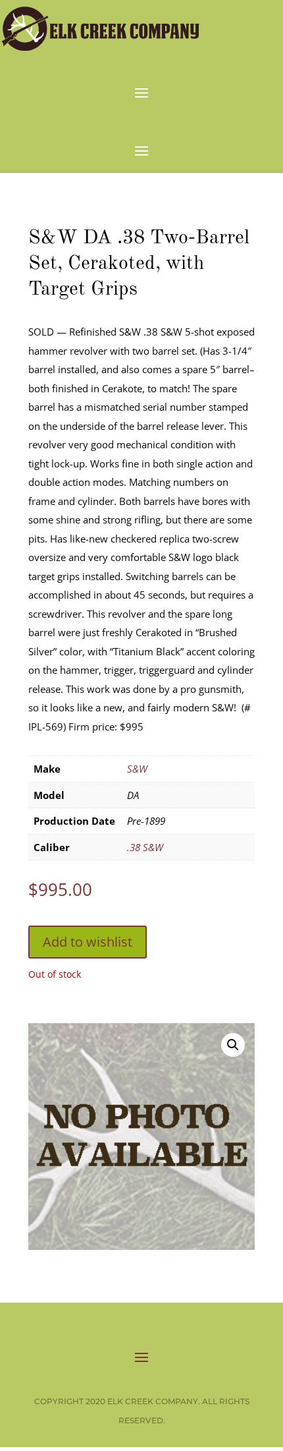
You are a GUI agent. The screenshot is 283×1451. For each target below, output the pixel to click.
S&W (137, 768)
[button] (233, 1045)
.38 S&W (145, 847)
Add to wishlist (87, 942)
